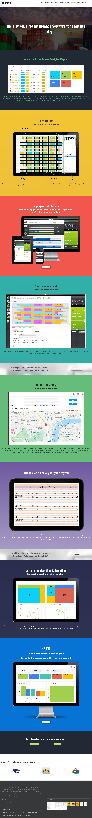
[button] (88, 2)
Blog (49, 797)
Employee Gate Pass (8, 809)
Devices (50, 790)
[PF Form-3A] (57, 808)
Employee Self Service (46, 206)
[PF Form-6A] (49, 808)
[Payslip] (65, 808)
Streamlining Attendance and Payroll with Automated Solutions (20, 812)
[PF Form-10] (85, 804)
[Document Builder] (77, 804)
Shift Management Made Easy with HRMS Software (16, 815)
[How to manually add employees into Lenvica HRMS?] (57, 804)
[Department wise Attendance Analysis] (53, 804)
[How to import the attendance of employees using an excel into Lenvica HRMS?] (49, 804)
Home (49, 787)
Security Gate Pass (8, 803)
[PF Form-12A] (81, 804)
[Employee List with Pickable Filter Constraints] (65, 804)
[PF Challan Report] (61, 808)
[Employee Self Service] (73, 804)
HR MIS (46, 648)
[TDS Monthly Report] (53, 808)
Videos (49, 793)
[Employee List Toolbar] (61, 804)
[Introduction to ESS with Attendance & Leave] (69, 804)
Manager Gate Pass (8, 806)
